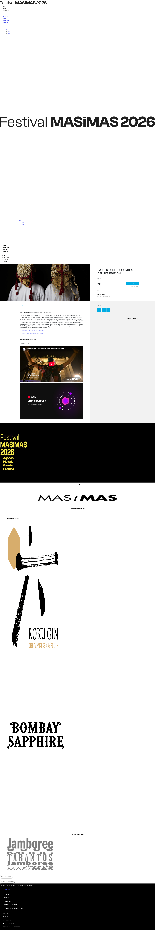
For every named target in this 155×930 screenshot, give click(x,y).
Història (6, 11)
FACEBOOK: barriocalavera (38, 330)
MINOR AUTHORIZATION (134, 286)
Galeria (5, 250)
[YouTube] (16, 26)
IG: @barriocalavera (25, 330)
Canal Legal (8, 901)
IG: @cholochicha (24, 333)
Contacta (7, 894)
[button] (6, 29)
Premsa (5, 13)
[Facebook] (12, 26)
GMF (4, 9)
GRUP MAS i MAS (6, 889)
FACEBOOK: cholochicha (36, 333)
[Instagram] (4, 26)
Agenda (5, 7)
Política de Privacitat (11, 905)
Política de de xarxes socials (13, 908)
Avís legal (7, 898)
